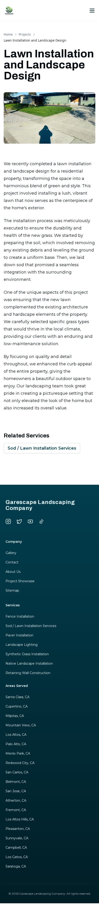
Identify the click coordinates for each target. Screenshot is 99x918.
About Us (13, 572)
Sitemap (12, 590)
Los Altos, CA (16, 735)
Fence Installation (20, 616)
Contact (12, 562)
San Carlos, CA (17, 772)
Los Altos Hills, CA (20, 819)
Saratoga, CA (16, 866)
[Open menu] (92, 10)
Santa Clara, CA (17, 697)
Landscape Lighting (22, 645)
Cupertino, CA (17, 706)
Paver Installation (19, 635)
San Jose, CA (16, 791)
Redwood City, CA (20, 763)
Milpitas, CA (15, 716)
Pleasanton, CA (18, 829)
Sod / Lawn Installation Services (42, 448)
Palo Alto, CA (16, 744)
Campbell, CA (16, 847)
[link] (35, 40)
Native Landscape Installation (29, 663)
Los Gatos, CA (17, 857)
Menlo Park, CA (18, 753)
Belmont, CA (16, 782)
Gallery (11, 553)
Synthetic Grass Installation (27, 654)
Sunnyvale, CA (17, 838)
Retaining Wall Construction (28, 673)
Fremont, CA (16, 810)
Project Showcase (20, 581)
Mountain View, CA (21, 725)
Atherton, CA (16, 800)
